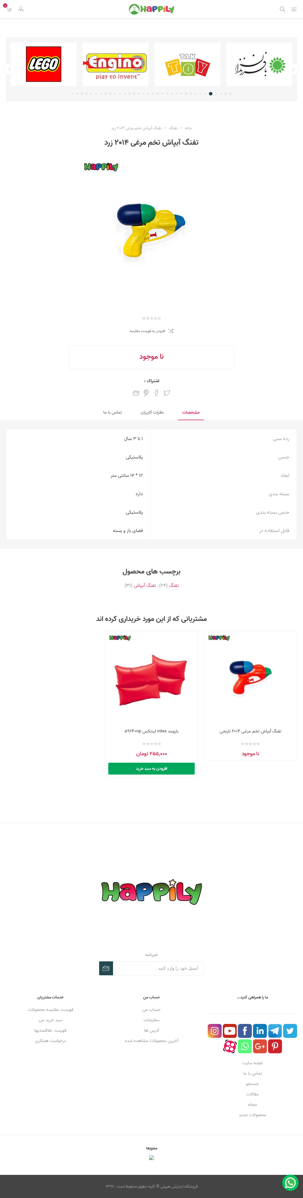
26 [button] (110, 94)
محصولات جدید (252, 1115)
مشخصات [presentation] (191, 412)
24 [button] (120, 94)
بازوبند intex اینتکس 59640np (151, 731)
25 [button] (115, 94)
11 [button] (181, 94)
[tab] (191, 412)
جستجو (252, 1084)
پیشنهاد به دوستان (136, 393)
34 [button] (72, 94)
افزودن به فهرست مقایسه (147, 331)
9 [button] (191, 94)
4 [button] (216, 94)
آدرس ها (151, 1030)
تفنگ (174, 585)
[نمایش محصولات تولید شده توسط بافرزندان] (259, 64)
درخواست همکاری (50, 1041)
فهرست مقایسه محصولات (50, 1009)
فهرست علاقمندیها (50, 1030)
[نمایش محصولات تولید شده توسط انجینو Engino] (116, 64)
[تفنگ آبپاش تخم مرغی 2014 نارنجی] (250, 677)
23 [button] (124, 94)
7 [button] (200, 94)
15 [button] (162, 94)
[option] (259, 64)
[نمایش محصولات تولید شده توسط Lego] (44, 64)
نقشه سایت (252, 1063)
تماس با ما (252, 1073)
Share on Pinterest (146, 393)
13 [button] (172, 94)
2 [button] (226, 94)
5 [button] (210, 93)
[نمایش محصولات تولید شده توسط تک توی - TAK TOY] (187, 64)
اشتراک (106, 968)
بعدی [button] (9, 69)
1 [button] (230, 94)
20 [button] (139, 94)
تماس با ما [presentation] (112, 412)
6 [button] (205, 94)
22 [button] (129, 94)
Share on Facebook (156, 393)
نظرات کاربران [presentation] (152, 412)
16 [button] (158, 94)
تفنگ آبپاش (145, 585)
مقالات (252, 1094)
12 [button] (177, 94)
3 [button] (221, 94)
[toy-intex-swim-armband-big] (151, 677)
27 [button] (106, 94)
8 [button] (195, 94)
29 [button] (96, 94)
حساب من (151, 1009)
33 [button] (77, 94)
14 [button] (167, 94)
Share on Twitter (167, 393)
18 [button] (148, 94)
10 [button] (186, 94)
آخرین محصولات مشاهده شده (151, 1041)
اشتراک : (151, 381)
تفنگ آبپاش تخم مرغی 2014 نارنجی (250, 731)
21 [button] (134, 94)
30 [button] (91, 94)
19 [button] (143, 94)
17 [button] (153, 94)
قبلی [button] (293, 69)
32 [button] (82, 94)
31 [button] (87, 94)
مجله (252, 1104)
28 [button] (101, 94)
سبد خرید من (50, 1020)
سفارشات (151, 1020)
